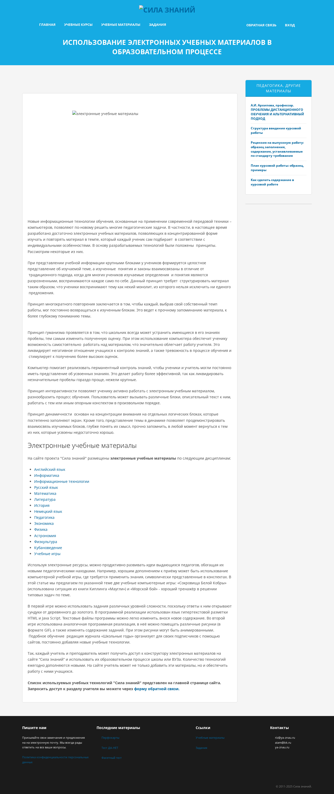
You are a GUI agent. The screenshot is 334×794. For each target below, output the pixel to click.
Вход (290, 25)
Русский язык (46, 487)
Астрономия (45, 535)
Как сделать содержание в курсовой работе (272, 182)
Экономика (44, 523)
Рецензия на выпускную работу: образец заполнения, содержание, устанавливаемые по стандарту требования (277, 149)
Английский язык (49, 469)
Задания (157, 24)
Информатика (46, 475)
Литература (45, 499)
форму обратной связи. (157, 688)
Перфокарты (110, 737)
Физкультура (45, 541)
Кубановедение (48, 547)
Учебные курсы (78, 24)
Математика (45, 493)
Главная (47, 24)
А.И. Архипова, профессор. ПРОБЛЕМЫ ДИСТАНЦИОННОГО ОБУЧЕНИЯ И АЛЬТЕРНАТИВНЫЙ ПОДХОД (277, 112)
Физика (40, 529)
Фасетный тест (112, 758)
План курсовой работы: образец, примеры (277, 167)
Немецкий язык (48, 511)
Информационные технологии (61, 481)
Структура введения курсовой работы (276, 130)
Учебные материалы (120, 24)
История (42, 505)
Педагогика (44, 517)
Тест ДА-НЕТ (110, 748)
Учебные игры (47, 553)
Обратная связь (261, 25)
